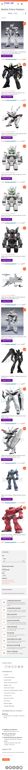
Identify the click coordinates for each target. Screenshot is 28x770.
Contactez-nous (8, 695)
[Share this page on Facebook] (7, 767)
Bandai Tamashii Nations (8, 582)
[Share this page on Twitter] (10, 767)
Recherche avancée (9, 698)
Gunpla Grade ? (8, 680)
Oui (3, 568)
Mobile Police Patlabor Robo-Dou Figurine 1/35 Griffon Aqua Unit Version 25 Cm (12, 93)
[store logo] (9, 3)
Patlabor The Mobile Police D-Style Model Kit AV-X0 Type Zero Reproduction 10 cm (14, 134)
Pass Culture (7, 701)
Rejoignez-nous (7, 685)
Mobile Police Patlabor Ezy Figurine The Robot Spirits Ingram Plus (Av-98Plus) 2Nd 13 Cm (13, 52)
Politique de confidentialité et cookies (13, 690)
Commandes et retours (9, 693)
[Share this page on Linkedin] (14, 767)
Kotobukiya (5, 583)
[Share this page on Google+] (17, 767)
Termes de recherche (9, 687)
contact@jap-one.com (9, 735)
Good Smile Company (7, 580)
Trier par (10, 13)
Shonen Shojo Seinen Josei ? (11, 682)
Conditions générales (9, 706)
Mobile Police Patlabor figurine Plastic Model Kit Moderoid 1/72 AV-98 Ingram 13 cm (13, 297)
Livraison (6, 674)
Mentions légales (8, 703)
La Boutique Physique (9, 677)
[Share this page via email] (21, 767)
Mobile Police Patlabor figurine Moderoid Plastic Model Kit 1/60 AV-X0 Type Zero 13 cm (13, 456)
